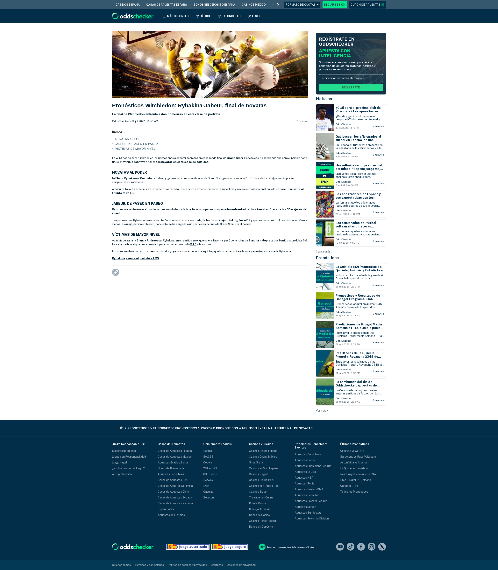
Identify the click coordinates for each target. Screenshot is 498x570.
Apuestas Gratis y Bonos (173, 462)
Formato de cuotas (302, 4)
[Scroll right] (278, 4)
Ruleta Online (257, 503)
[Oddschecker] (132, 547)
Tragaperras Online (261, 497)
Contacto (217, 565)
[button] (367, 5)
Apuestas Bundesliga (308, 512)
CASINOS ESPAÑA (128, 4)
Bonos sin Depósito (261, 526)
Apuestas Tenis (304, 483)
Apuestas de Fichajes (171, 515)
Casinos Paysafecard (262, 520)
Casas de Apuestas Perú (173, 480)
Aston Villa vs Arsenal (353, 462)
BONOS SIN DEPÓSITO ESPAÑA (214, 4)
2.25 (193, 244)
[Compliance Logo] (188, 547)
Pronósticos (327, 257)
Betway (208, 480)
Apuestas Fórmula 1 (307, 495)
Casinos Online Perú (261, 480)
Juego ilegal (119, 462)
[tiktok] (350, 547)
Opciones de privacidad (241, 565)
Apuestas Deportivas (171, 474)
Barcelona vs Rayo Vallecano (358, 456)
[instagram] (371, 547)
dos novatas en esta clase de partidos (182, 161)
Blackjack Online (259, 509)
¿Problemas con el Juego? (128, 468)
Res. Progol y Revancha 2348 (359, 474)
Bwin (206, 485)
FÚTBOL (205, 16)
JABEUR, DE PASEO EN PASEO (136, 143)
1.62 (132, 193)
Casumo (208, 491)
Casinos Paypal (258, 474)
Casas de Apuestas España (175, 450)
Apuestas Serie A (305, 506)
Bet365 (208, 456)
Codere (207, 462)
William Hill (210, 468)
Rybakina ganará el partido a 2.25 (135, 258)
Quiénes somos (121, 565)
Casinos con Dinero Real (264, 485)
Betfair (207, 450)
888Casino (210, 474)
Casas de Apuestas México (175, 456)
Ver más (321, 410)
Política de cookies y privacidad (187, 565)
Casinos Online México (263, 456)
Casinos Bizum (258, 491)
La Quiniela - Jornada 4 (354, 468)
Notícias (324, 98)
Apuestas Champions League (313, 466)
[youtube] (340, 547)
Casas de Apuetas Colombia (175, 485)
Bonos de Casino (259, 515)
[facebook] (361, 547)
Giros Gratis (256, 462)
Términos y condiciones (149, 565)
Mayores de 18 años (124, 450)
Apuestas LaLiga (305, 471)
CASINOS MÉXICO (254, 4)
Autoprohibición (122, 474)
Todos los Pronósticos (354, 491)
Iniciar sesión (334, 4)
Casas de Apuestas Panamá (175, 503)
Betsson (208, 497)
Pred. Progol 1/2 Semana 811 (358, 480)
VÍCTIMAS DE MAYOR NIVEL (135, 148)
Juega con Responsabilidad (129, 456)
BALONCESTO (231, 16)
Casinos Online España (263, 450)
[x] (382, 547)
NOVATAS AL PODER (129, 139)
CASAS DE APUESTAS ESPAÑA (166, 4)
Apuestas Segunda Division (312, 518)
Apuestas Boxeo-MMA (309, 489)
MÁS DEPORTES (178, 16)
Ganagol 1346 (349, 485)
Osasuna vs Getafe (352, 450)
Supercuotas (166, 509)
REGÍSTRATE (351, 87)
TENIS (256, 16)
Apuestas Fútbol (305, 460)
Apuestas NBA (304, 477)
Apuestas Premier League (311, 501)
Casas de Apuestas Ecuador (175, 497)
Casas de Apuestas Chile (173, 491)
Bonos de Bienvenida (171, 468)
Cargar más (323, 251)
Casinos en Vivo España (263, 468)
